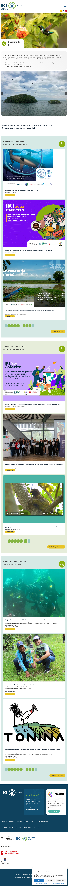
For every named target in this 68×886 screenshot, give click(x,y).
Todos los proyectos (57, 775)
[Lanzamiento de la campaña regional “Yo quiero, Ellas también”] (34, 168)
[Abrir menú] (65, 5)
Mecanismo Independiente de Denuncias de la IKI (28, 877)
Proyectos (12, 821)
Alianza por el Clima (43, 821)
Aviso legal (17, 874)
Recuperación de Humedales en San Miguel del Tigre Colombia (21, 684)
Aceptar (39, 880)
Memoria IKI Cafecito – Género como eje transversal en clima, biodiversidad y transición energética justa (32, 404)
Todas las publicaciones (56, 547)
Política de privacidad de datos (49, 883)
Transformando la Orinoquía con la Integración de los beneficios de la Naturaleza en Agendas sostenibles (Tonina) (32, 750)
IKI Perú (11, 827)
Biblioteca (19, 821)
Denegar (50, 880)
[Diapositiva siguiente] (66, 93)
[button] (65, 869)
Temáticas (4, 821)
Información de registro (59, 883)
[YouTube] (66, 11)
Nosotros (33, 821)
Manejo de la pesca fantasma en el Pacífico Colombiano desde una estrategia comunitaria (28, 620)
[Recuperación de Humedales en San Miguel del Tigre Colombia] (34, 657)
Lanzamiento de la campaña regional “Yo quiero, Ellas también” (21, 190)
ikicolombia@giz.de (32, 809)
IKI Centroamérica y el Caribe (31, 827)
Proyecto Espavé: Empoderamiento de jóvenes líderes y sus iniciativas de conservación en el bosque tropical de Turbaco (33, 526)
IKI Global (4, 827)
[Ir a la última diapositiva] (2, 93)
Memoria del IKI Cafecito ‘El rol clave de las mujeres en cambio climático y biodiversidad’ (28, 250)
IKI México (18, 827)
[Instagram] (61, 11)
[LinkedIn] (63, 11)
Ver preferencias (60, 880)
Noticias (26, 821)
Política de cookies (39, 883)
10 (25, 541)
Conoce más (10, 194)
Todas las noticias (58, 331)
